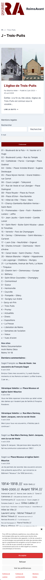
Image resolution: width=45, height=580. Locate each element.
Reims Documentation (11, 346)
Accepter (22, 555)
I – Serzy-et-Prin (8, 302)
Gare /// (17, 503)
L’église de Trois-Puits (20, 85)
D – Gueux (6, 285)
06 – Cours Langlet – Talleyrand (16, 182)
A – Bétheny (6, 274)
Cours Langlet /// (33, 500)
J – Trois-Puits (8, 306)
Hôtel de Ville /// (8, 509)
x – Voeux (5, 334)
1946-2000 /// (10, 489)
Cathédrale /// (6, 496)
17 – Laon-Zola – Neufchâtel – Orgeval (19, 242)
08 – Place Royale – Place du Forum (17, 193)
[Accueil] (2, 30)
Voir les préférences (22, 568)
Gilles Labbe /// (29, 503)
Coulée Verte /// (21, 500)
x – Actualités (7, 313)
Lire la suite (11, 109)
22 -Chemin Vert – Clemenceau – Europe (20, 270)
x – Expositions (8, 320)
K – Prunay (6, 309)
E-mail (3, 135)
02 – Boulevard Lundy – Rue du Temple (19, 157)
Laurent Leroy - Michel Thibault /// (18, 513)
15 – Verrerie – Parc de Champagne (17, 232)
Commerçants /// (8, 500)
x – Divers (5, 316)
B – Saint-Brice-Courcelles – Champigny (19, 278)
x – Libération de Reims (12, 327)
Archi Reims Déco (9, 349)
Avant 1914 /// (31, 489)
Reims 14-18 (7, 353)
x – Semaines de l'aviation (13, 331)
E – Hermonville (8, 288)
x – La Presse (7, 323)
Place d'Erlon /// (9, 526)
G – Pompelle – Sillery (11, 295)
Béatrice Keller (12, 90)
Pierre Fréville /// (24, 523)
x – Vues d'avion (8, 338)
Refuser (22, 562)
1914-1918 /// (11, 484)
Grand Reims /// (37, 507)
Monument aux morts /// (25, 516)
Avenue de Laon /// (8, 493)
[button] (41, 529)
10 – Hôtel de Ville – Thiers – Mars (17, 200)
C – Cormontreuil (9, 281)
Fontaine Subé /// (7, 503)
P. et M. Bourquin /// (23, 519)
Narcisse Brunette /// (9, 519)
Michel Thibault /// (9, 516)
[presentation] (22, 64)
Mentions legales (9, 120)
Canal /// (38, 493)
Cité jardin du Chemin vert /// (23, 497)
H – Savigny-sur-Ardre (11, 299)
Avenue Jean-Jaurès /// (25, 493)
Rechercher (6, 125)
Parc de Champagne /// (8, 523)
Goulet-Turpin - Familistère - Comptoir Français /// (16, 507)
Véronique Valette (10, 388)
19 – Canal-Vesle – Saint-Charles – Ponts (20, 253)
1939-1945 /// (29, 484)
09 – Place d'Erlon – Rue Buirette (16, 196)
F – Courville (7, 292)
